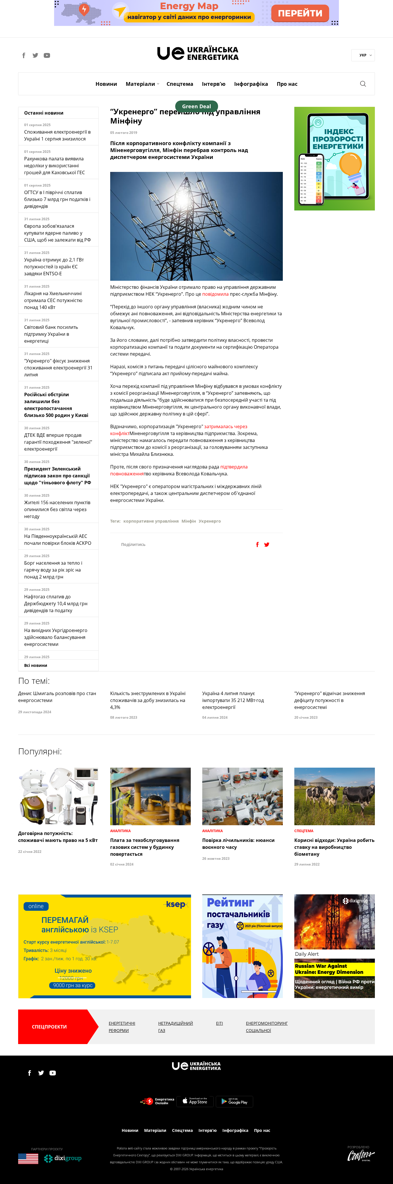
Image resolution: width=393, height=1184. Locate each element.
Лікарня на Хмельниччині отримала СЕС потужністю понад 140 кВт (53, 300)
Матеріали (140, 83)
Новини (106, 83)
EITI (219, 1023)
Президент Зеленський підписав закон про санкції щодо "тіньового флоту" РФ (57, 476)
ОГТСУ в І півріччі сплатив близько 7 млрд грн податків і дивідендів (57, 199)
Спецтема (180, 83)
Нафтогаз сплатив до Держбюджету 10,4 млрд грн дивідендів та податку (55, 603)
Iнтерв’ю (214, 83)
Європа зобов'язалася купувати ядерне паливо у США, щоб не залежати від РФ (57, 233)
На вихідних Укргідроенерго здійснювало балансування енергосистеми (55, 637)
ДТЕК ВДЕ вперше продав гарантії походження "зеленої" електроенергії (58, 442)
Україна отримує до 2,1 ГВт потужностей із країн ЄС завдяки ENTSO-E (54, 267)
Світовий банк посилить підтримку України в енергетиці (51, 334)
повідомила (215, 294)
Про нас (287, 83)
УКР (363, 55)
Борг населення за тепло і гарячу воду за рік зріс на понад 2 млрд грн (53, 570)
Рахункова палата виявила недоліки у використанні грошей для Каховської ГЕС (54, 165)
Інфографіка (251, 83)
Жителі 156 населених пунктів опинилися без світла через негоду (57, 509)
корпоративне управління (151, 521)
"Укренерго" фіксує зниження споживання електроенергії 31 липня (58, 368)
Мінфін (189, 521)
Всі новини (35, 665)
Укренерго (210, 521)
